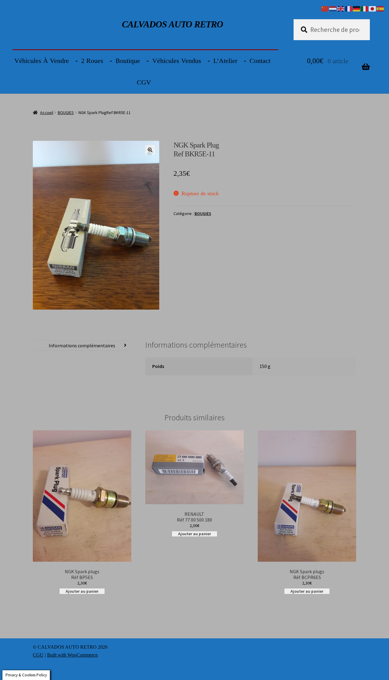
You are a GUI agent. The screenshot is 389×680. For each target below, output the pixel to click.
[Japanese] (373, 8)
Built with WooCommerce (72, 654)
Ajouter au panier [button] (82, 591)
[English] (341, 8)
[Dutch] (333, 8)
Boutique (127, 60)
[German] (357, 8)
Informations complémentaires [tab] (82, 345)
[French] (349, 8)
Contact (260, 60)
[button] (150, 150)
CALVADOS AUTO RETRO (172, 24)
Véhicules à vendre (41, 60)
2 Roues (92, 60)
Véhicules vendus (176, 60)
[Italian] (365, 8)
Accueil (46, 112)
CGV (144, 82)
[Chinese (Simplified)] (325, 8)
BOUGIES (66, 112)
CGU (38, 654)
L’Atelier (225, 60)
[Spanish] (380, 8)
